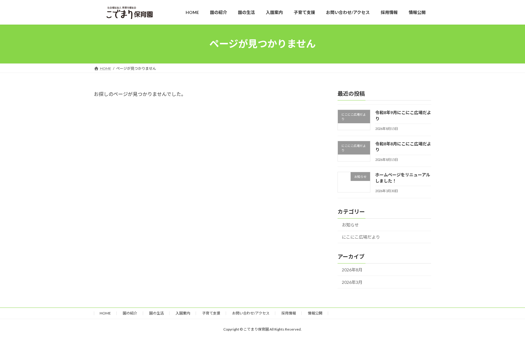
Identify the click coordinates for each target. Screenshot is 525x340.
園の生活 (156, 313)
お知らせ (350, 224)
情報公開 (315, 313)
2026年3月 (352, 282)
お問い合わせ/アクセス (250, 313)
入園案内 (183, 313)
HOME (105, 313)
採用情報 (288, 313)
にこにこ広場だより (361, 237)
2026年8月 (352, 269)
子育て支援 (211, 313)
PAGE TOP (507, 324)
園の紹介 (130, 313)
